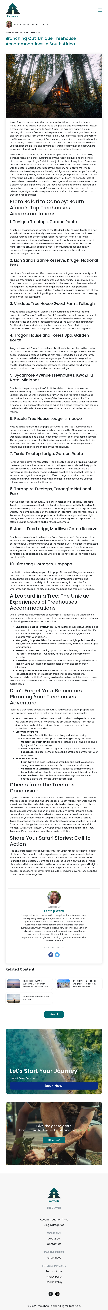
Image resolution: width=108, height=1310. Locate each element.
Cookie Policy (54, 1282)
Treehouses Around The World (23, 32)
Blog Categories (54, 1225)
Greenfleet (54, 1257)
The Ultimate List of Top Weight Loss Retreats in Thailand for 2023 (84, 983)
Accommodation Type (54, 1219)
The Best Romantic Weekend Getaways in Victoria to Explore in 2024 (35, 983)
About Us (54, 1238)
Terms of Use (54, 1271)
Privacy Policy (54, 1276)
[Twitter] (57, 954)
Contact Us (54, 1244)
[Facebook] (50, 954)
